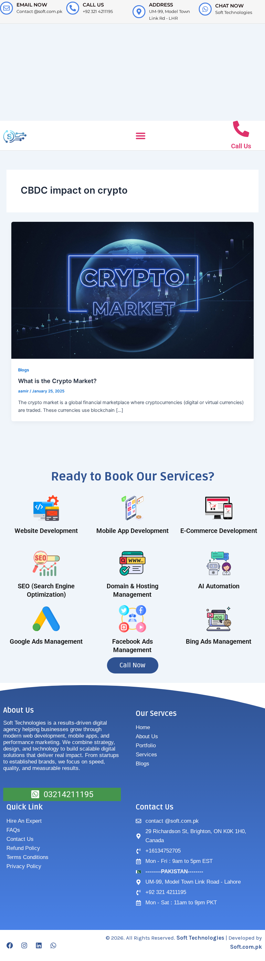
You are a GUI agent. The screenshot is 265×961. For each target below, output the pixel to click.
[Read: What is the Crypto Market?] (132, 290)
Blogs (23, 369)
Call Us (241, 146)
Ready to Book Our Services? (132, 476)
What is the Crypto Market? (57, 380)
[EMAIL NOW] (6, 8)
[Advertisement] (132, 72)
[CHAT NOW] (205, 9)
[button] (140, 135)
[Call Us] (241, 129)
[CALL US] (72, 8)
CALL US (93, 5)
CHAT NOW (229, 6)
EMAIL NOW (31, 5)
